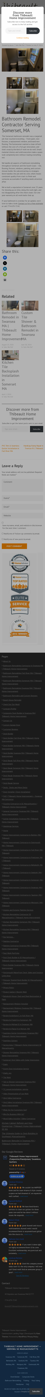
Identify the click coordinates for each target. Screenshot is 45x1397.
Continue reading (22, 38)
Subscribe (33, 31)
